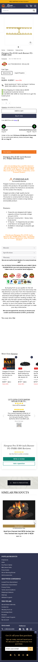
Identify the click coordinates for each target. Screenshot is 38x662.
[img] (19, 403)
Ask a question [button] (19, 463)
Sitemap (4, 595)
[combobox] (19, 10)
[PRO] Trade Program (8, 617)
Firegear (4, 59)
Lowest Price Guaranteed (9, 582)
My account (5, 620)
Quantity (5, 100)
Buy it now (19, 116)
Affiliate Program (7, 597)
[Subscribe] (30, 649)
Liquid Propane (19, 73)
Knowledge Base (7, 612)
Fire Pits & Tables (7, 565)
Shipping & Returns (7, 592)
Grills (3, 562)
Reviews (4, 615)
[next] (35, 524)
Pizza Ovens (5, 570)
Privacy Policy (6, 587)
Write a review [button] (19, 459)
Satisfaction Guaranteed (9, 585)
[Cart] (31, 6)
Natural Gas (19, 50)
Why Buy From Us (7, 610)
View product (19, 526)
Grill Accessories (7, 575)
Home (3, 50)
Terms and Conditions (8, 590)
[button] (19, 152)
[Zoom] (30, 42)
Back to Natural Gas (20, 483)
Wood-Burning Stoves (8, 572)
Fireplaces (5, 560)
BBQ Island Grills (7, 567)
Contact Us (5, 607)
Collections (10, 50)
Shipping (4, 107)
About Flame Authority (8, 604)
